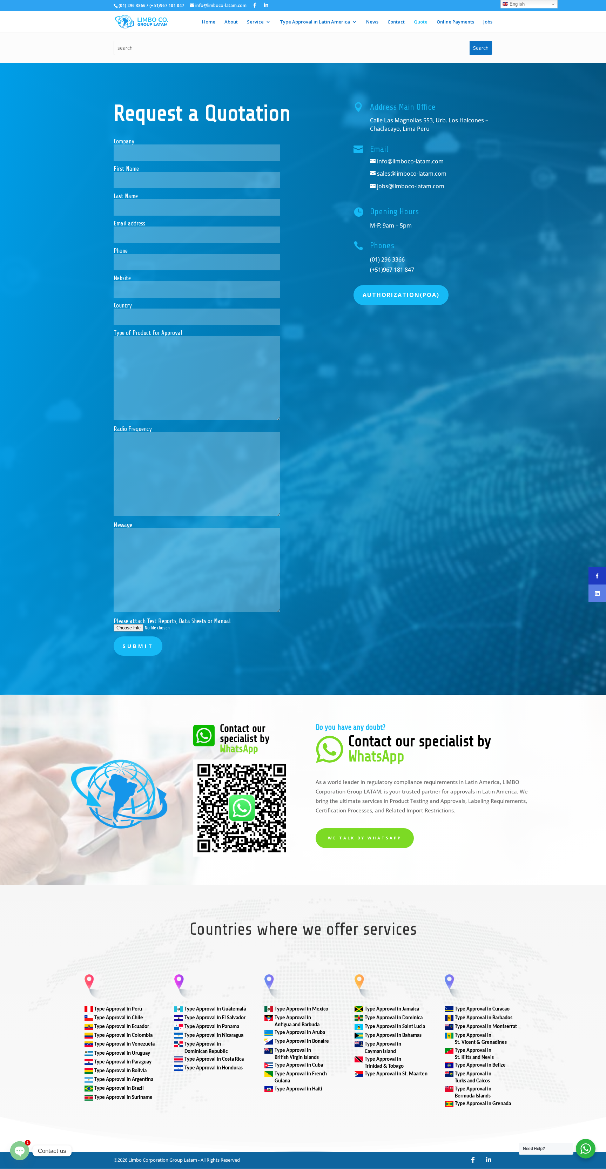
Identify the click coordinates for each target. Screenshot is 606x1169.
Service (255, 22)
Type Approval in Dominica (394, 1018)
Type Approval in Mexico (301, 1009)
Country (123, 306)
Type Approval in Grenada (483, 1104)
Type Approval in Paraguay (123, 1062)
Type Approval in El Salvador (214, 1018)
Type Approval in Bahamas (393, 1035)
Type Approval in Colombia (123, 1035)
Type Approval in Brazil (119, 1088)
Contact (396, 22)
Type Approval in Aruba (300, 1032)
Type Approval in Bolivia (120, 1071)
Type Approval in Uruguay (122, 1053)
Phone (121, 251)
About (231, 22)
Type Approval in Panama (211, 1026)
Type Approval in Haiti (298, 1089)
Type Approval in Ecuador (121, 1026)
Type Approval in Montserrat (486, 1026)
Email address (129, 224)
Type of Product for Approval (148, 333)
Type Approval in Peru (118, 1009)
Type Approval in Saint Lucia (395, 1026)
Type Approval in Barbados (483, 1018)
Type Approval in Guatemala (215, 1009)
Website (122, 278)
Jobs (487, 22)
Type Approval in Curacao (482, 1009)
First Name (126, 169)
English (516, 4)
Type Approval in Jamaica (392, 1009)
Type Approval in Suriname (123, 1097)
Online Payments (455, 22)
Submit (138, 645)
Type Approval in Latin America (315, 22)
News (372, 22)
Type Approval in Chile (118, 1018)
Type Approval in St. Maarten (396, 1074)
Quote (420, 22)
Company (124, 141)
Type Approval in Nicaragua (213, 1035)
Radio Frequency (133, 429)
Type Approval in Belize (480, 1065)
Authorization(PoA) (401, 295)
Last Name (126, 196)
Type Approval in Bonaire (302, 1041)
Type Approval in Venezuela (124, 1044)
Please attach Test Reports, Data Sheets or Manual (172, 621)
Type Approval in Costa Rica (214, 1059)
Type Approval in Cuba (299, 1065)
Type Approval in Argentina (123, 1079)
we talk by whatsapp (365, 837)
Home (208, 22)
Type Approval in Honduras (213, 1068)
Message (123, 525)
